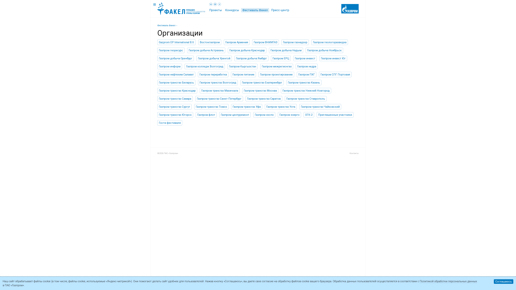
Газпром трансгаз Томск (211, 106)
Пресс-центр (280, 10)
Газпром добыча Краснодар (247, 50)
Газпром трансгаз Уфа (247, 106)
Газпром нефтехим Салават (176, 74)
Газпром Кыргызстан (242, 66)
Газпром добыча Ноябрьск (324, 50)
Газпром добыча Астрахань (206, 50)
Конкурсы (232, 10)
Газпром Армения (236, 42)
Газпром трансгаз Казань (304, 82)
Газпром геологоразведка (329, 42)
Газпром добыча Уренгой (214, 58)
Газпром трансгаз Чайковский (320, 106)
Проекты (215, 10)
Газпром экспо (264, 114)
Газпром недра (306, 66)
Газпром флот (206, 114)
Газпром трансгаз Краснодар (177, 90)
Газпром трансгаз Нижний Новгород (306, 90)
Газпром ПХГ (306, 74)
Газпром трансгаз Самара (175, 98)
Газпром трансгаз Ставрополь (305, 98)
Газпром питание (243, 74)
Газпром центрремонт (235, 114)
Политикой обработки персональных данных (448, 281)
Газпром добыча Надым (286, 50)
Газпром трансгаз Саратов (264, 98)
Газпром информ (169, 66)
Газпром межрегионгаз (277, 66)
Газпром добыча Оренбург (175, 58)
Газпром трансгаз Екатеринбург (262, 82)
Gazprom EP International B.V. (176, 42)
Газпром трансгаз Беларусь (176, 82)
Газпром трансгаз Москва (260, 90)
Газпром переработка (213, 74)
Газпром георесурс (171, 50)
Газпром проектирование (276, 74)
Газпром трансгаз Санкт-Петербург (219, 98)
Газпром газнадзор (295, 42)
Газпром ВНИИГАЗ (265, 42)
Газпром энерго (289, 114)
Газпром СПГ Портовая (335, 74)
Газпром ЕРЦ (281, 58)
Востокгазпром (210, 42)
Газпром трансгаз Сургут (174, 106)
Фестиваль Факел (255, 10)
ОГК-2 (309, 114)
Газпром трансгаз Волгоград (218, 82)
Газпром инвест (305, 58)
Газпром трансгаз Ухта (280, 106)
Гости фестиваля (170, 122)
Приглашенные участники (335, 114)
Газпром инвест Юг (333, 58)
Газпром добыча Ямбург (251, 58)
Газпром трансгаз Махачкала (219, 90)
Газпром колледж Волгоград (204, 66)
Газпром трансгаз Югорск (175, 114)
